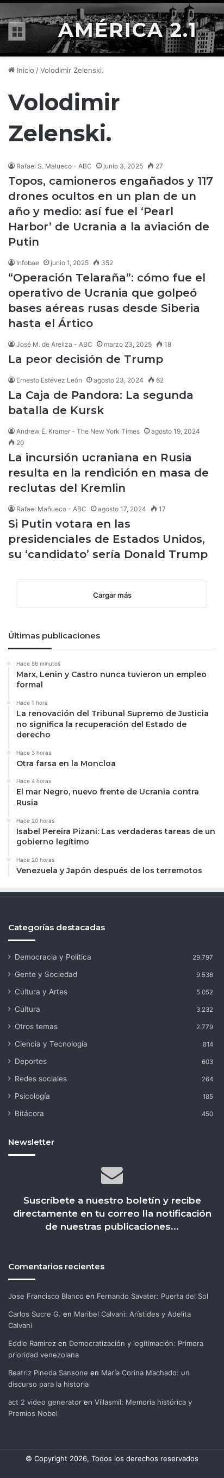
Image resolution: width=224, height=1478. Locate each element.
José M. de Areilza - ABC (54, 344)
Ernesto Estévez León (49, 380)
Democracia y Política (53, 957)
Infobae (27, 263)
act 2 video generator (45, 1402)
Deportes (31, 1061)
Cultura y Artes (41, 991)
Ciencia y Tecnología (51, 1043)
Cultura (27, 1009)
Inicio (24, 70)
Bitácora (29, 1113)
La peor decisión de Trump (85, 359)
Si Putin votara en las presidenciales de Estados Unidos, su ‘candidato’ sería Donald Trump (108, 539)
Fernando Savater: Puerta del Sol (152, 1296)
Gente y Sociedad (46, 974)
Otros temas (36, 1026)
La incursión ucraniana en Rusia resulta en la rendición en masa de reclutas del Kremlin (108, 472)
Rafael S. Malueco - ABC (54, 166)
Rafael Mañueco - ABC (51, 509)
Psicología (32, 1096)
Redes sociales (41, 1078)
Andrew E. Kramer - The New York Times (78, 431)
